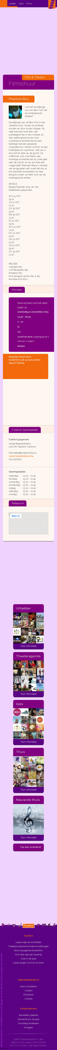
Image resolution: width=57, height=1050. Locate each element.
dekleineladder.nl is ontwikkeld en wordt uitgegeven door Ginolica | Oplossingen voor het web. (1, 1000)
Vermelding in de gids (28, 1019)
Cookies (29, 999)
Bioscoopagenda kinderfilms (28, 950)
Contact (28, 990)
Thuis (29, 3)
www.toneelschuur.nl (20, 456)
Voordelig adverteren (28, 1023)
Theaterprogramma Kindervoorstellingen (28, 946)
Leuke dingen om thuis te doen (28, 963)
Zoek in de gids (28, 958)
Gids (21, 3)
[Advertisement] (28, 41)
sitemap (4, 1048)
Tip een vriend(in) (30, 847)
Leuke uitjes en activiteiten (28, 942)
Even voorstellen (28, 986)
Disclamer (28, 994)
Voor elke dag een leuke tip (28, 954)
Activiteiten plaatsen (28, 1015)
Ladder (12, 3)
